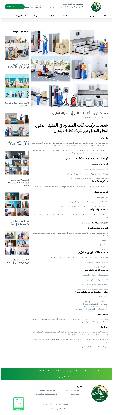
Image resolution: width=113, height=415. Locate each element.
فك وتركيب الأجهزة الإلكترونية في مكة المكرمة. (18, 66)
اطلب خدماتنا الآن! (13, 7)
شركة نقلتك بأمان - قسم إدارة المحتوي (95, 118)
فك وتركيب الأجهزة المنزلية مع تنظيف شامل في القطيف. (17, 261)
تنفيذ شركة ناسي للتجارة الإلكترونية (56, 409)
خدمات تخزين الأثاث (20, 16)
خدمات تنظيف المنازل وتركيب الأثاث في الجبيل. (19, 223)
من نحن (92, 16)
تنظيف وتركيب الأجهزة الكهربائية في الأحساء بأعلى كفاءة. (18, 183)
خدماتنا (87, 371)
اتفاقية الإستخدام (39, 371)
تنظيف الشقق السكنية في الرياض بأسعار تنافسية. (18, 143)
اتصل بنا (51, 16)
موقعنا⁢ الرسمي (40, 339)
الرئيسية (103, 16)
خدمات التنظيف (64, 16)
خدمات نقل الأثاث (37, 16)
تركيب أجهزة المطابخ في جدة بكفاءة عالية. (17, 104)
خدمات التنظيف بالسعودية (55, 371)
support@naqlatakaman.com (45, 394)
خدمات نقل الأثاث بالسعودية (65, 377)
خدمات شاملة (80, 16)
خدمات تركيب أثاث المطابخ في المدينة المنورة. (79, 113)
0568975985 (45, 319)
